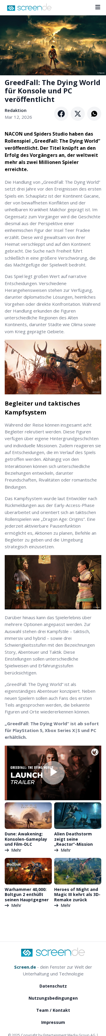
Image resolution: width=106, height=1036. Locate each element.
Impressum (53, 1022)
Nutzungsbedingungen (53, 998)
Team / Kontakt (53, 1010)
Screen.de (25, 967)
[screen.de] (29, 7)
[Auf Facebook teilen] (61, 114)
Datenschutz (53, 986)
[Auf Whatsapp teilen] (94, 114)
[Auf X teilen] (78, 114)
